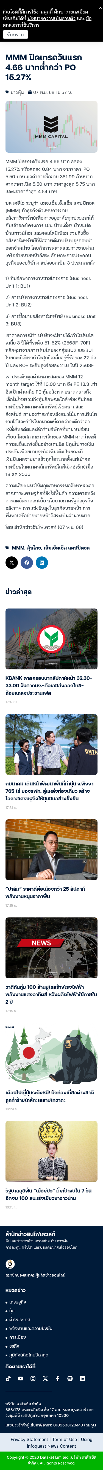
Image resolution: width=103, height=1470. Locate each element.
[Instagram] (33, 1378)
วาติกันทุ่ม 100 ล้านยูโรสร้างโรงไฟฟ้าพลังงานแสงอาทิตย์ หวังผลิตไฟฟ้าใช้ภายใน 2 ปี (51, 995)
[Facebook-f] (57, 1378)
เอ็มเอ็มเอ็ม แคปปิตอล (67, 547)
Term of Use (64, 1439)
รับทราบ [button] (15, 34)
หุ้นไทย (34, 547)
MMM (18, 547)
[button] (11, 562)
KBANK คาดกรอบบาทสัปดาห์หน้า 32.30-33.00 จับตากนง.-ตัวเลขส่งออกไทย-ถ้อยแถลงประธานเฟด (48, 686)
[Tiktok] (8, 1378)
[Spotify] (70, 1378)
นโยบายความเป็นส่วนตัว (51, 18)
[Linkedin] (82, 1378)
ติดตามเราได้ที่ (20, 1367)
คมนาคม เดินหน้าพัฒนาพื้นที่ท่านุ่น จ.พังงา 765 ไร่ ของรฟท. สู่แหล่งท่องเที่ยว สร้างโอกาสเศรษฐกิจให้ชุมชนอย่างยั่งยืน (49, 791)
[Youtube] (20, 1378)
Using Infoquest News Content (59, 1442)
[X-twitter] (45, 1378)
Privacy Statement (29, 1439)
